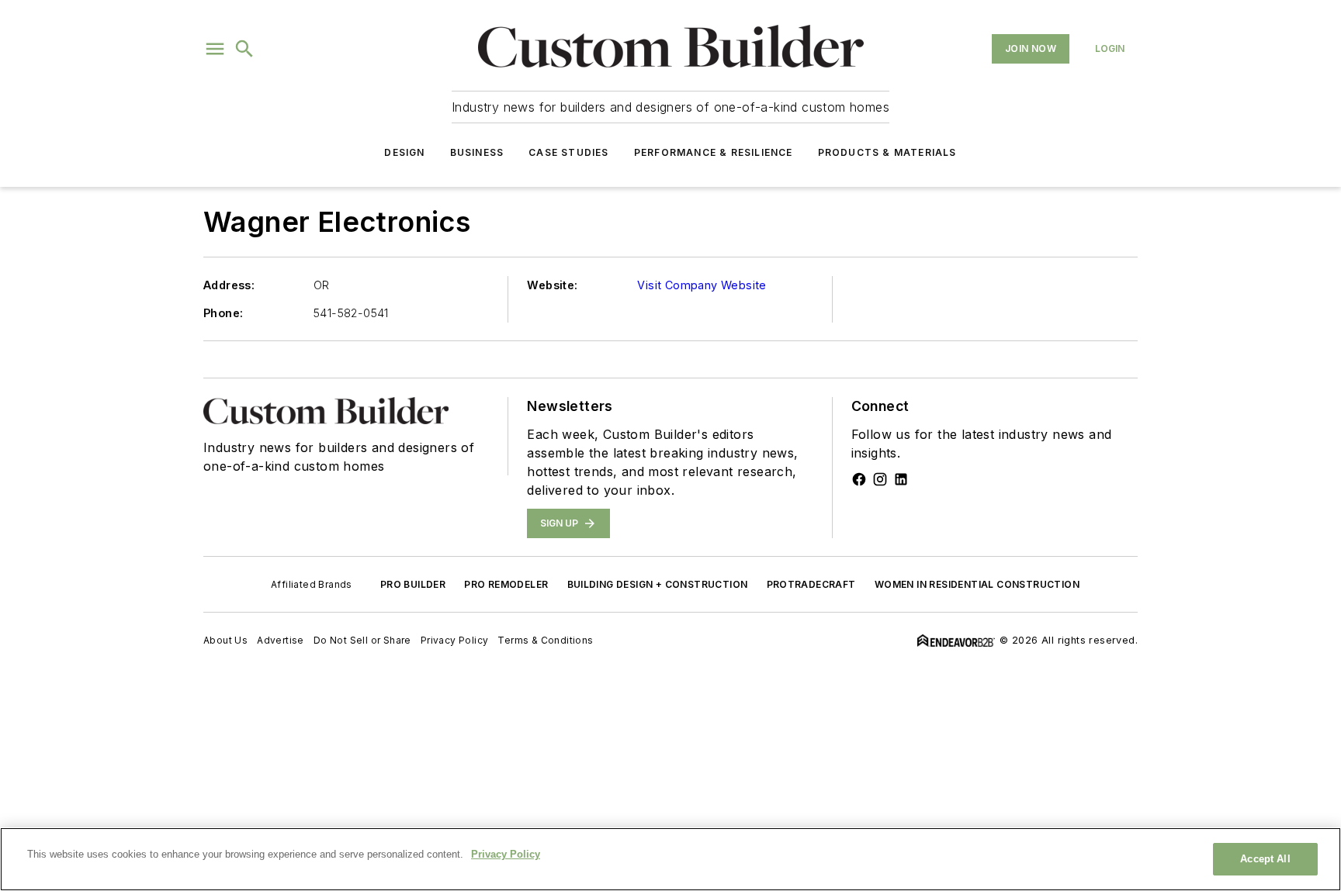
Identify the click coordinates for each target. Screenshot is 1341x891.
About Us (225, 640)
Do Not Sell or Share (362, 640)
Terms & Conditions (545, 640)
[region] (670, 859)
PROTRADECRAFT (811, 584)
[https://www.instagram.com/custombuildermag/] (880, 479)
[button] (215, 48)
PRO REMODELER (506, 584)
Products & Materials (887, 152)
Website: (552, 285)
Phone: (223, 312)
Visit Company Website (701, 285)
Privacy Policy (455, 640)
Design (404, 152)
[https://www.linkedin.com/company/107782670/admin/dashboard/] (901, 479)
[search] (244, 48)
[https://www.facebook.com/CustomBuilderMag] (859, 479)
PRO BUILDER (412, 584)
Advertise (280, 640)
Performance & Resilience (713, 152)
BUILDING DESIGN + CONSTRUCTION (657, 584)
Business (477, 152)
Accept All (1265, 859)
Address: (229, 285)
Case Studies (568, 152)
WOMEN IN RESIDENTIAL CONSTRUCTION (977, 584)
